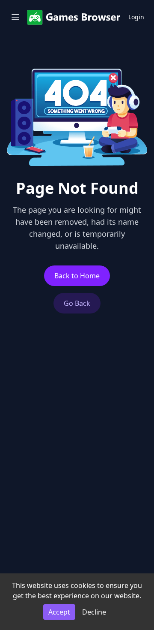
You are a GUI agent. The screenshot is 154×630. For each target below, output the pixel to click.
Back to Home (77, 275)
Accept (59, 612)
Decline (94, 612)
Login (136, 17)
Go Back (77, 303)
